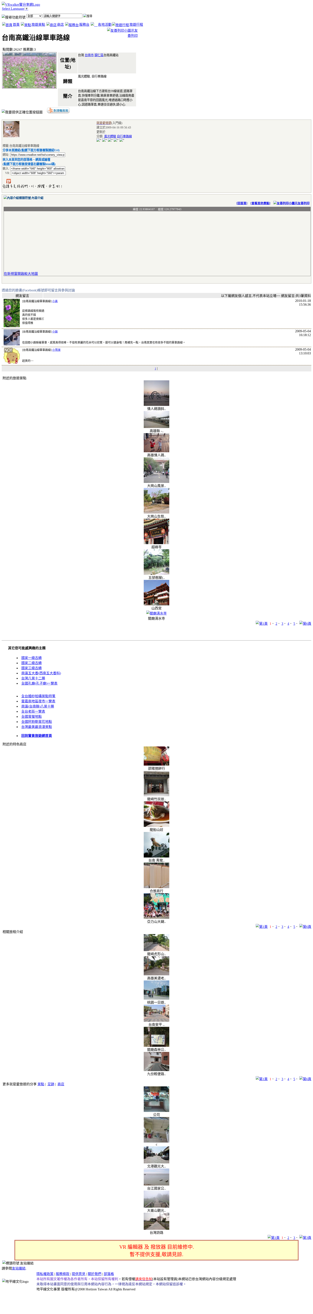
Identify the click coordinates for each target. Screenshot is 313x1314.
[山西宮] (156, 604)
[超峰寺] (156, 543)
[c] (156, 1141)
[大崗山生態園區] (156, 512)
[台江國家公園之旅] (156, 1184)
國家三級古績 (31, 668)
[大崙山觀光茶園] (156, 1206)
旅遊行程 (136, 24)
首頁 (16, 24)
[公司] (156, 1111)
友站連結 (19, 1268)
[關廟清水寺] (156, 613)
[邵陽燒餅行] (156, 764)
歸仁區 (99, 55)
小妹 (55, 331)
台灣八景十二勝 (33, 678)
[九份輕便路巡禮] (156, 1070)
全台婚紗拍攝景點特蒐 (38, 696)
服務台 (84, 24)
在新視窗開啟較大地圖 (21, 273)
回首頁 (241, 203)
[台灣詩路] (156, 1228)
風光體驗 (110, 136)
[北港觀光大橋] (156, 1162)
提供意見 (78, 1274)
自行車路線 (124, 136)
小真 (55, 301)
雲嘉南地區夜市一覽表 (38, 701)
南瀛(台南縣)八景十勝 (37, 706)
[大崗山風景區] (156, 482)
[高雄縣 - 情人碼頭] (156, 427)
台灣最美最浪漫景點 (36, 727)
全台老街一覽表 (33, 711)
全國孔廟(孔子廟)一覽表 (39, 683)
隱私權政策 (44, 1274)
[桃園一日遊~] (156, 998)
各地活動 (105, 24)
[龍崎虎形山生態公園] (156, 950)
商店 (60, 24)
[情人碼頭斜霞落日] (156, 405)
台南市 (89, 55)
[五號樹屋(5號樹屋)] (156, 573)
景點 (40, 1084)
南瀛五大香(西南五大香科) (41, 673)
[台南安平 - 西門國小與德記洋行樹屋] (156, 1020)
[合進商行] (156, 887)
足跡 (50, 1084)
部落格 (109, 1274)
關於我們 (94, 1274)
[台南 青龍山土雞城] (156, 856)
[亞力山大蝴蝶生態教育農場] (156, 917)
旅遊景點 (38, 24)
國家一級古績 (31, 658)
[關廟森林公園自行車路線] (156, 1045)
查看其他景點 (260, 203)
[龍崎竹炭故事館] (156, 795)
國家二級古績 (31, 663)
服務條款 (62, 1274)
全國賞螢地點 (31, 716)
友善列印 (304, 203)
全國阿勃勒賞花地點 (36, 721)
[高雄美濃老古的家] (156, 974)
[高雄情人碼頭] (156, 451)
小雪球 (56, 349)
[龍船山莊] (156, 825)
